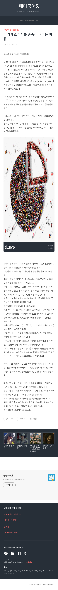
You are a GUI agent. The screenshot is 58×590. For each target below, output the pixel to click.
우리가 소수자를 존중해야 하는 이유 (28, 36)
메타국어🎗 (29, 6)
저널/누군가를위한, (11, 29)
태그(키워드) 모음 (10, 532)
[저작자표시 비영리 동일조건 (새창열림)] (33, 419)
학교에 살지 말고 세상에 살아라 (14, 479)
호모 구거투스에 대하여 (12, 514)
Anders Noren (42, 584)
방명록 (6, 527)
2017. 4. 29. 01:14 (11, 44)
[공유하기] (12, 419)
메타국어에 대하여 (10, 519)
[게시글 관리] (15, 419)
